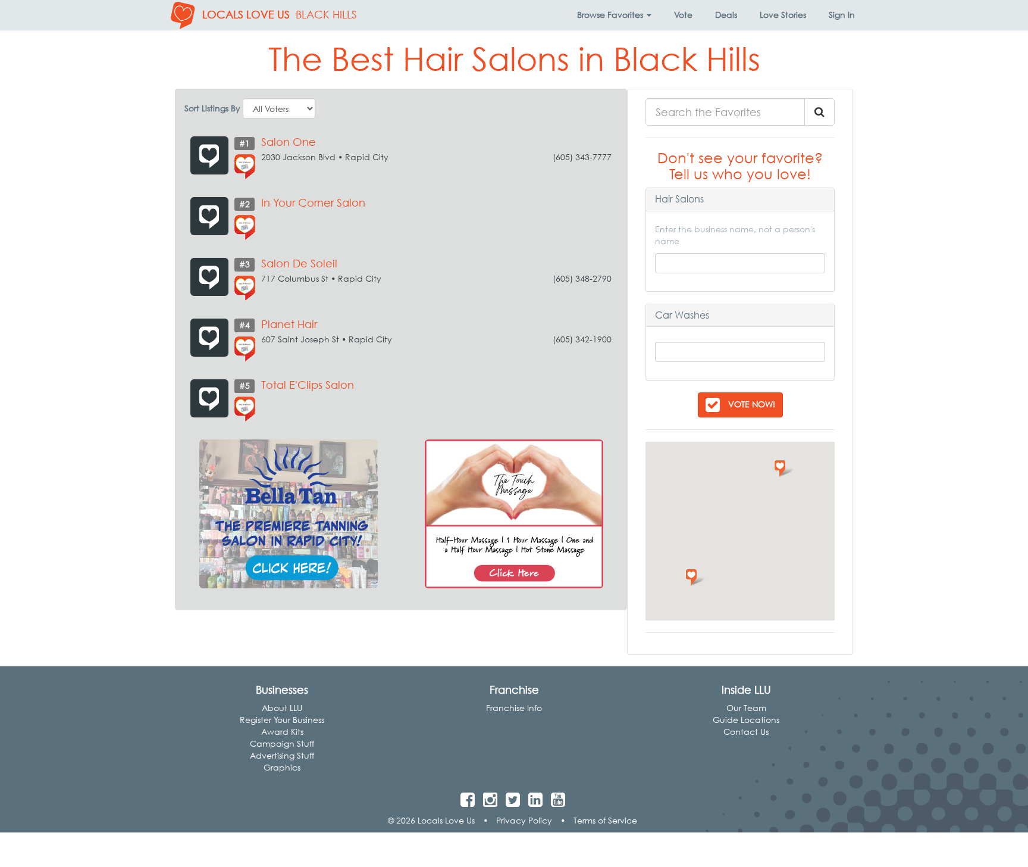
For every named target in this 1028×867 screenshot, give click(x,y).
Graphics (282, 767)
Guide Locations (746, 720)
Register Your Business (282, 720)
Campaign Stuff (282, 743)
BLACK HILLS (326, 14)
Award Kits (282, 731)
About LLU (282, 708)
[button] (614, 15)
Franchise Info (514, 708)
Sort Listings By (212, 108)
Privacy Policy (524, 820)
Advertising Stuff (282, 755)
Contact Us (746, 731)
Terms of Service (605, 820)
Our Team (746, 708)
